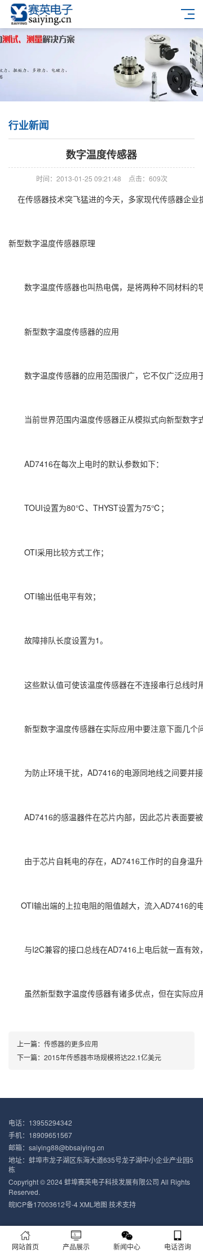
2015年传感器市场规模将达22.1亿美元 (102, 1057)
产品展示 (76, 1246)
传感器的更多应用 (71, 1043)
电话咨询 (177, 1246)
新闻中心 (126, 1246)
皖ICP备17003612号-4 (43, 1204)
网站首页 (25, 1246)
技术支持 (122, 1204)
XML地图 (93, 1204)
